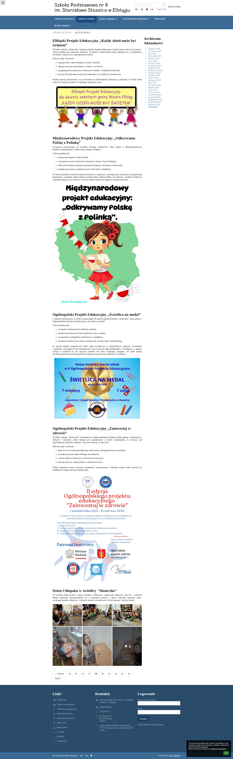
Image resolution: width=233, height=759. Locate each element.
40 (109, 674)
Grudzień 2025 (154, 65)
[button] (146, 9)
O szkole (60, 732)
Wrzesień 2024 (154, 102)
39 (102, 674)
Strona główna (62, 32)
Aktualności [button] (86, 19)
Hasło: (140, 709)
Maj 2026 (152, 53)
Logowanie (161, 9)
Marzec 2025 (153, 87)
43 (129, 674)
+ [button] (137, 9)
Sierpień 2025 (154, 75)
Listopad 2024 (154, 97)
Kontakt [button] (160, 19)
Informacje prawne (65, 713)
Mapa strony (62, 727)
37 (89, 674)
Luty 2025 (152, 90)
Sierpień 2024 (154, 104)
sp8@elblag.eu (106, 707)
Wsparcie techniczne (65, 704)
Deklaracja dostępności (67, 709)
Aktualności (82, 32)
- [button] (88, 755)
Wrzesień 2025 (154, 73)
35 (76, 674)
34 (69, 674)
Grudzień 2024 (154, 95)
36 (83, 674)
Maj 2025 (152, 82)
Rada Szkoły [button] (63, 26)
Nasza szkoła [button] (107, 19)
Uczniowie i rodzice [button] (135, 19)
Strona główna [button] (64, 19)
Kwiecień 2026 (154, 56)
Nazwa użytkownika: (147, 700)
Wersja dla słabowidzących (66, 755)
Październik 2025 (155, 70)
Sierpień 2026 (154, 49)
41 (116, 674)
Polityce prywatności (218, 749)
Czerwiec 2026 (154, 51)
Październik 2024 (155, 99)
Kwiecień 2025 (154, 85)
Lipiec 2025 (153, 78)
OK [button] (226, 753)
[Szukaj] (164, 4)
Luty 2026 (152, 61)
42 (122, 674)
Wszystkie (152, 107)
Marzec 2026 (153, 58)
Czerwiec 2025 (154, 80)
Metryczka (61, 723)
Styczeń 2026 (154, 63)
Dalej (57, 678)
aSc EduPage (174, 755)
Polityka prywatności (66, 718)
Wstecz (61, 674)
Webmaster (61, 700)
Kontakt (60, 736)
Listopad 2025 (154, 68)
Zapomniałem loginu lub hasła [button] (150, 724)
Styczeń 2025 (154, 92)
